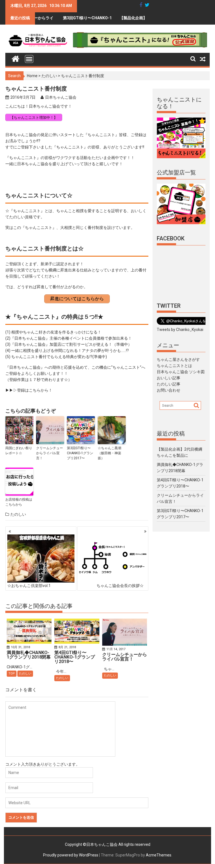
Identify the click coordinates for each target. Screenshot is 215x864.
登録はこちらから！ (34, 390)
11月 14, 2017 (115, 649)
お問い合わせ (168, 390)
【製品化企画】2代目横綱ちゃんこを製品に (131, 20)
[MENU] (29, 59)
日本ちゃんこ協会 (60, 97)
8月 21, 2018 (67, 647)
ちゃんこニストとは (174, 365)
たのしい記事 (168, 384)
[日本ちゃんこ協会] (15, 57)
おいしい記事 (168, 378)
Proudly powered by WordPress (70, 855)
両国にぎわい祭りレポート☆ (18, 450)
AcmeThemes (158, 855)
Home (32, 76)
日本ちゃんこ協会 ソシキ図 (181, 372)
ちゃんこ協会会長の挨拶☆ (120, 585)
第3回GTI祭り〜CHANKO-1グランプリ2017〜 (74, 20)
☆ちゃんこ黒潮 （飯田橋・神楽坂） (109, 453)
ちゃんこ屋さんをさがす (178, 359)
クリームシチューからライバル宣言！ (49, 453)
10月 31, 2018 (20, 647)
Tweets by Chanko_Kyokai (180, 329)
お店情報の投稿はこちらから (18, 502)
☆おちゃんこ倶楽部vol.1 (29, 585)
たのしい (49, 76)
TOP (11, 673)
